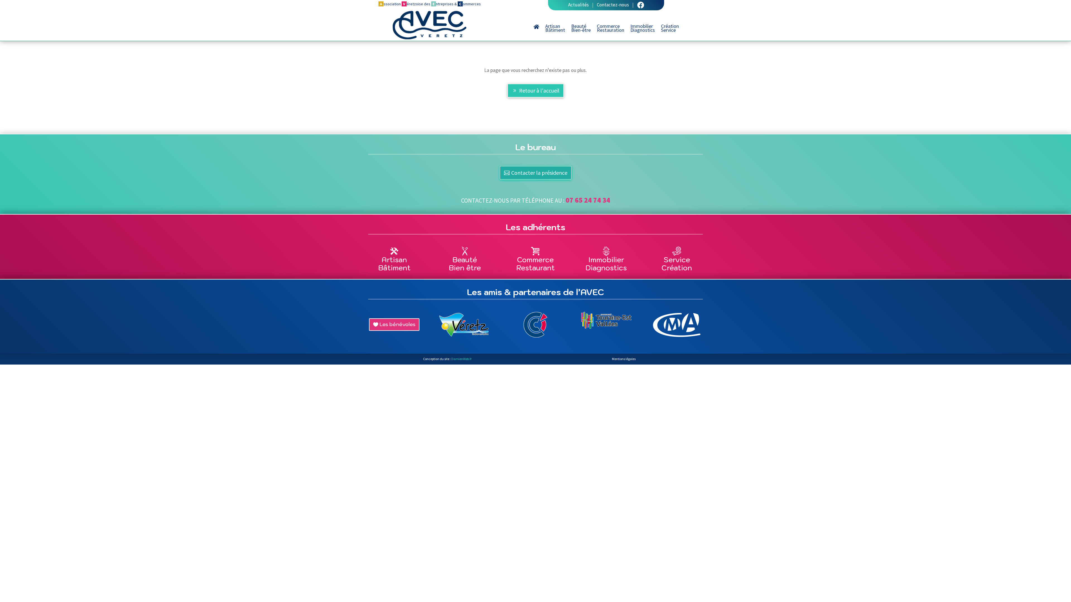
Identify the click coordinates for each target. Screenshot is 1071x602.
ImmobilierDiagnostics (642, 28)
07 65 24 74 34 (588, 200)
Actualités (578, 5)
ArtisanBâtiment (555, 28)
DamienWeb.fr (461, 359)
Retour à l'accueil (539, 90)
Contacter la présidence (539, 172)
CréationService (670, 28)
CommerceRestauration (610, 28)
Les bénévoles (397, 324)
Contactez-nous (613, 5)
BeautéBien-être (581, 28)
